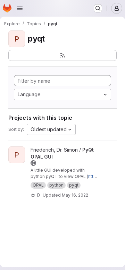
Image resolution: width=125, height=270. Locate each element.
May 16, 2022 (75, 195)
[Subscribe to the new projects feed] (62, 55)
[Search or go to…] (98, 8)
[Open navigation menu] (19, 8)
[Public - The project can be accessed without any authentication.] (33, 163)
